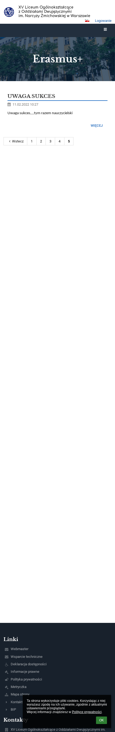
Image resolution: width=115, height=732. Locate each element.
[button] (87, 20)
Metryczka (18, 687)
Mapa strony (20, 694)
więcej (97, 126)
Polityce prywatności (87, 712)
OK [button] (101, 720)
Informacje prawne (25, 672)
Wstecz (18, 141)
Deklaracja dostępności (29, 664)
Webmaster (19, 649)
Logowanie (103, 21)
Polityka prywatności (26, 679)
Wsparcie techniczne (27, 657)
